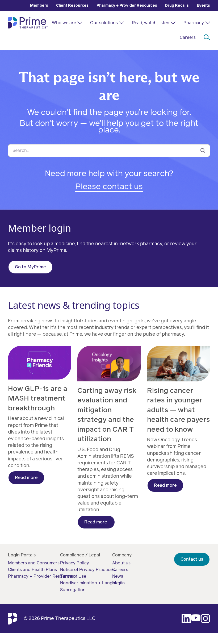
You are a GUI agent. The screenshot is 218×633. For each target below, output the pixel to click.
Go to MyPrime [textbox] (30, 267)
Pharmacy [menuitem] (193, 23)
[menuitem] (39, 5)
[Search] (203, 150)
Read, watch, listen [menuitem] (150, 23)
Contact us (192, 559)
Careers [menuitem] (188, 37)
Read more (26, 477)
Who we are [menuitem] (64, 23)
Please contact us (109, 186)
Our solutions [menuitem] (104, 23)
